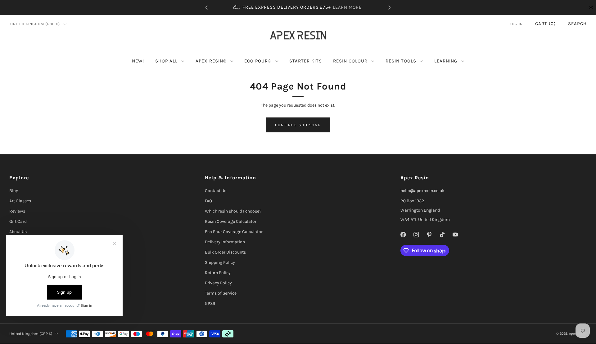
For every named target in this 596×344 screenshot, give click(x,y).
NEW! (138, 61)
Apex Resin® (211, 61)
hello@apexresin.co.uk (422, 190)
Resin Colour (350, 61)
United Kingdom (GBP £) (35, 24)
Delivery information (225, 242)
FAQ (208, 201)
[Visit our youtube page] (455, 234)
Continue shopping (298, 125)
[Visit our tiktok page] (442, 234)
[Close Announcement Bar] (591, 7)
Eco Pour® (257, 61)
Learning (446, 61)
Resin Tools (401, 61)
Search (577, 23)
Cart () (545, 23)
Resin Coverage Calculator (230, 221)
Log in (516, 24)
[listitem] (298, 7)
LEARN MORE (347, 7)
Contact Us (215, 190)
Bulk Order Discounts (225, 252)
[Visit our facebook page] (402, 234)
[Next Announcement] (390, 7)
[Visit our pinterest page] (429, 234)
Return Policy (218, 272)
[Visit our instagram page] (415, 234)
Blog (13, 190)
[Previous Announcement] (206, 7)
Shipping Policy (220, 262)
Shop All (166, 61)
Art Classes (20, 201)
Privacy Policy (218, 283)
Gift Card (18, 221)
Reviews (17, 211)
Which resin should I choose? (233, 211)
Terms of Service (221, 293)
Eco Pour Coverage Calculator (234, 231)
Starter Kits (305, 61)
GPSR (210, 303)
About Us (18, 231)
